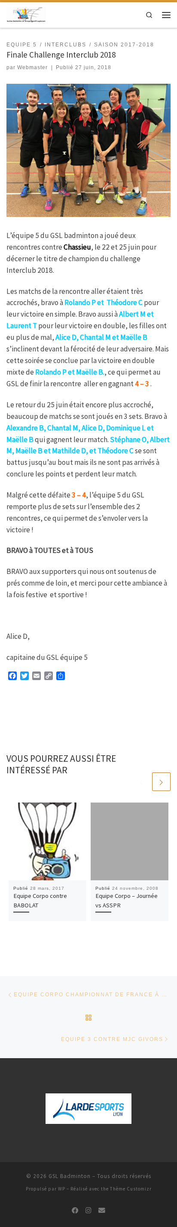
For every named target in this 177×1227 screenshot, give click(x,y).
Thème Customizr (131, 1189)
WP (61, 1189)
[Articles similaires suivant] (161, 781)
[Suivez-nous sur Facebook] (75, 1211)
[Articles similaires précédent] (141, 781)
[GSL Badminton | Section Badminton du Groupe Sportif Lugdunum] (26, 14)
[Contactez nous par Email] (101, 1211)
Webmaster (32, 67)
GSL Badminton (70, 1176)
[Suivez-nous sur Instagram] (88, 1211)
